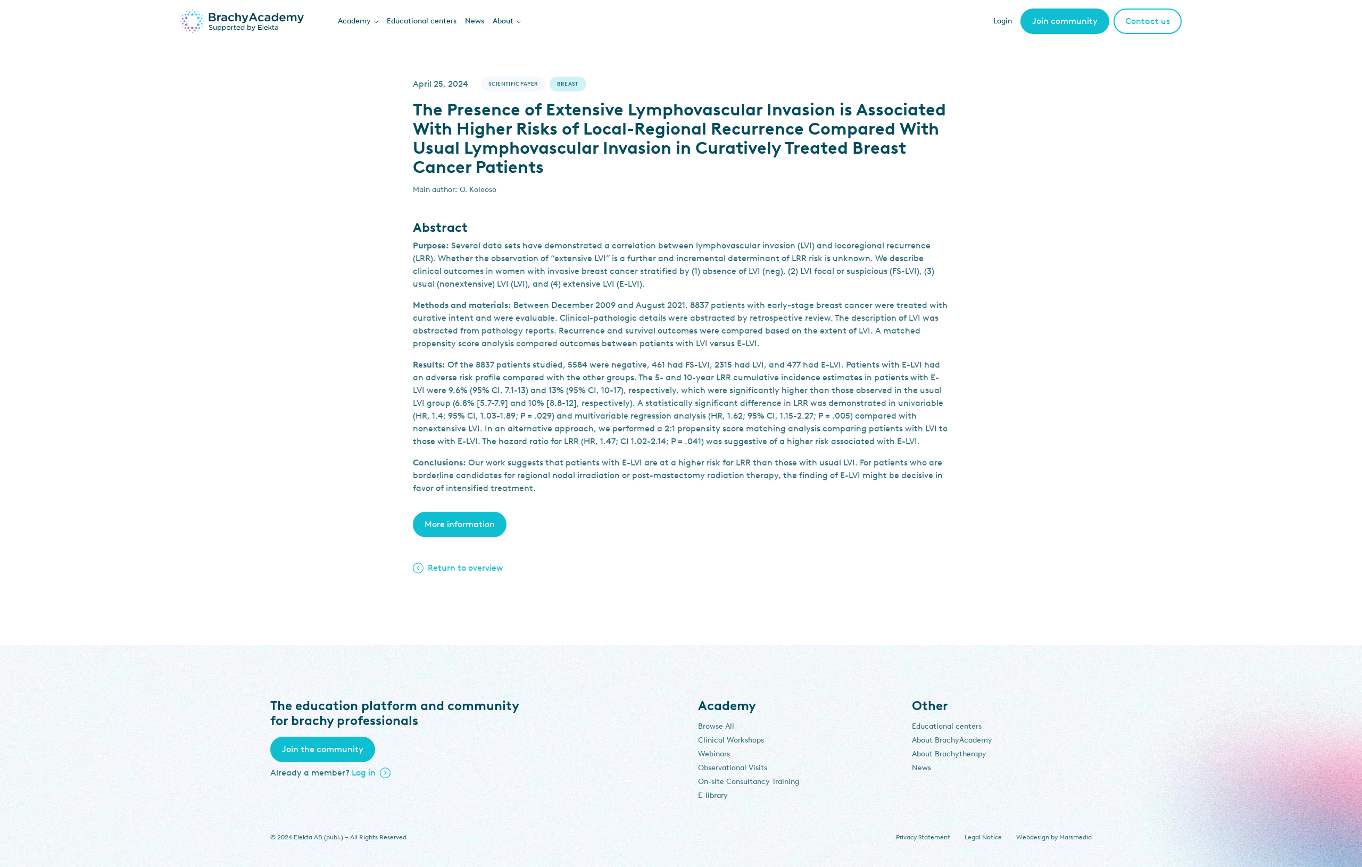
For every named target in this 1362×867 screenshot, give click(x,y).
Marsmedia (1075, 837)
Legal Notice (983, 837)
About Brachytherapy (949, 753)
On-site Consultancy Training (748, 781)
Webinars (714, 753)
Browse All (716, 726)
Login (1002, 21)
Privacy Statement (923, 837)
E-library (713, 795)
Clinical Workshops (731, 740)
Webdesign (1032, 837)
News (474, 21)
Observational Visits (732, 767)
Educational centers (421, 21)
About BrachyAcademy (952, 740)
